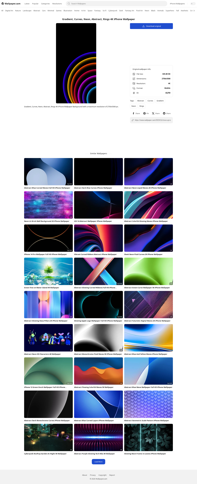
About (84, 475)
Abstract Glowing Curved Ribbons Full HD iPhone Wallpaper (94, 287)
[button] (136, 113)
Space (90, 10)
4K (169, 83)
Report (112, 475)
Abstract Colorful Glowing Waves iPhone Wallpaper (146, 221)
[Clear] (164, 3)
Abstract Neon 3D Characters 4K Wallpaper (42, 354)
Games (59, 10)
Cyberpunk (112, 10)
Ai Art (83, 10)
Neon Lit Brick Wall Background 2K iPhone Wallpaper (46, 221)
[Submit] (68, 3)
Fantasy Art (129, 10)
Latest (27, 3)
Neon (147, 10)
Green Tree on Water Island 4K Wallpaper (41, 287)
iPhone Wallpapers (177, 3)
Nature (18, 10)
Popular (35, 3)
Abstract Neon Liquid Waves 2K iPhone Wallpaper (145, 188)
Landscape (27, 10)
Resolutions (57, 3)
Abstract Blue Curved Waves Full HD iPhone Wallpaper (47, 188)
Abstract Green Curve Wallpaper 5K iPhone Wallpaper (147, 287)
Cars (44, 10)
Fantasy (97, 10)
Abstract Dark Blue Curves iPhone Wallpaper (93, 188)
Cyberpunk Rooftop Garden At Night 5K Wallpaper (45, 453)
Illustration (68, 10)
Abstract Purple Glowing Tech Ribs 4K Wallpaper (94, 453)
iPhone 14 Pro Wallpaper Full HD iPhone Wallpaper (45, 254)
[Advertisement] (186, 55)
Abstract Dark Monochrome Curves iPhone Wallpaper (47, 420)
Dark (121, 10)
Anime (76, 10)
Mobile (167, 88)
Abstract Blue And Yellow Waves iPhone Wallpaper (145, 354)
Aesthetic (184, 10)
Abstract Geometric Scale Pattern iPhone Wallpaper (146, 420)
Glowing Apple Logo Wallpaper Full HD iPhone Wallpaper (98, 321)
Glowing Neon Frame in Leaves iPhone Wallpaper (145, 453)
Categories (45, 3)
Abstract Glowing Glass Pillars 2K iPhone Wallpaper (46, 321)
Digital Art (9, 10)
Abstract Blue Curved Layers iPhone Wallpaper (94, 420)
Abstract (36, 10)
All (2, 10)
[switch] (193, 3)
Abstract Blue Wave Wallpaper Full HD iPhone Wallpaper (148, 387)
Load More (98, 462)
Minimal (51, 10)
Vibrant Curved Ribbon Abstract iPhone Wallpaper (95, 254)
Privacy (93, 475)
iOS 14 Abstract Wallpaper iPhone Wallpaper (93, 221)
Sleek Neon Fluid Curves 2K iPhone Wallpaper (143, 254)
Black (153, 10)
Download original (153, 26)
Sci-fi (104, 10)
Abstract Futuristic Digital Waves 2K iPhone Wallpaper (147, 321)
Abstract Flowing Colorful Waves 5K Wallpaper (94, 387)
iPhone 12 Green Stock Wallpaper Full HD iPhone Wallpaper (44, 387)
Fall (177, 10)
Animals (160, 10)
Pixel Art (139, 10)
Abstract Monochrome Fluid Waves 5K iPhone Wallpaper (98, 354)
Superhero (170, 10)
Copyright (102, 475)
